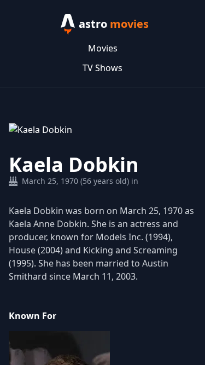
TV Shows (102, 68)
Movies (103, 48)
